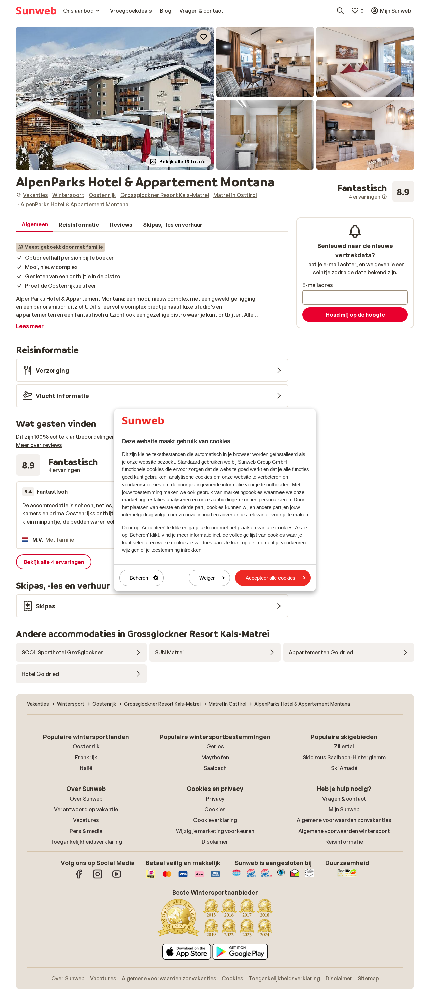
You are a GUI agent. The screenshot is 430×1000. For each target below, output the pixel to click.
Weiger (207, 578)
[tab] (34, 224)
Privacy (215, 798)
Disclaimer (215, 841)
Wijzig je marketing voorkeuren (215, 831)
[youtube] (116, 877)
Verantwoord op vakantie (86, 809)
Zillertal (344, 746)
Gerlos (215, 746)
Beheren (139, 578)
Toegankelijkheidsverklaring (86, 841)
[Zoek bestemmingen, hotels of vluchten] (340, 10)
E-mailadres (317, 285)
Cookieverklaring (215, 820)
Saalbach (215, 768)
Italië (86, 768)
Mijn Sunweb (344, 809)
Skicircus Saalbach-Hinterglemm (344, 757)
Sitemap (368, 978)
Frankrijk (86, 757)
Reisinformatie (344, 841)
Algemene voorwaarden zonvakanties (344, 820)
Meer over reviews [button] (39, 444)
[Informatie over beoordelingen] (384, 197)
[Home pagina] (36, 11)
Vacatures (86, 820)
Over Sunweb (86, 798)
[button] (115, 98)
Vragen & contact (344, 798)
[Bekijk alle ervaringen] (375, 191)
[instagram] (97, 877)
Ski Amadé (344, 768)
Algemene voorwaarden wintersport (344, 831)
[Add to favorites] (203, 37)
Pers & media (86, 831)
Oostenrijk (86, 746)
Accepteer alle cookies (270, 578)
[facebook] (79, 877)
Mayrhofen (215, 757)
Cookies (215, 809)
